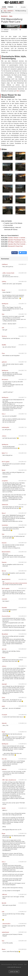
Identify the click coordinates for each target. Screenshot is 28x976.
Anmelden (23, 7)
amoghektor (5, 480)
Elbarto (3, 657)
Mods (10, 16)
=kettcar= (4, 436)
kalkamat (4, 769)
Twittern (23, 253)
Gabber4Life (5, 504)
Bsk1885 (4, 903)
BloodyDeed (5, 634)
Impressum (20, 964)
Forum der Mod (8, 225)
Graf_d (3, 414)
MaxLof (4, 513)
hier (18, 91)
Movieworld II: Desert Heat (15, 246)
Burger (3, 290)
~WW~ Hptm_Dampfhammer (9, 780)
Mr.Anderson (5, 379)
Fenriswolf (4, 714)
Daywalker (4, 607)
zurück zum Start (14, 971)
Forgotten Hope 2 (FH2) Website (13, 223)
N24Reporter (5, 303)
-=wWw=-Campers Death (8, 273)
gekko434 (4, 362)
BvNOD (4, 808)
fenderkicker (5, 525)
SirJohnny (4, 336)
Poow (3, 353)
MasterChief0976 (6, 552)
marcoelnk (4, 599)
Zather (3, 697)
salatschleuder (5, 932)
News (5, 10)
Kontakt (15, 964)
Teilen (15, 253)
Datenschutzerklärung (6, 964)
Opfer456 (4, 723)
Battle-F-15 (4, 453)
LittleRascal (5, 264)
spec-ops (4, 649)
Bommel (4, 571)
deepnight (4, 684)
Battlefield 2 (10, 10)
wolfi (3, 327)
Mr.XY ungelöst (5, 461)
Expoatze (4, 542)
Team (25, 964)
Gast (3, 314)
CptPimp (4, 281)
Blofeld (3, 470)
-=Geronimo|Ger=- (6, 923)
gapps (3, 706)
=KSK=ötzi (4, 894)
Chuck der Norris (6, 616)
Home (4, 7)
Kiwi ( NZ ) (4, 759)
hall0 (3, 911)
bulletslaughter (5, 427)
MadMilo (4, 345)
